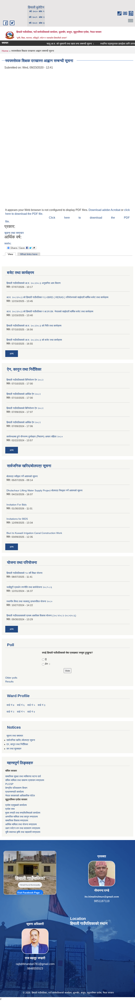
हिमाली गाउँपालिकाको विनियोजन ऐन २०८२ (25, 379)
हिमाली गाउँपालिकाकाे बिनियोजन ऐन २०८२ (25, 408)
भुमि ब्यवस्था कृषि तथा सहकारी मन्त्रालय (22, 832)
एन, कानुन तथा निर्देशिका (17, 744)
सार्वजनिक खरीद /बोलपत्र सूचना (21, 740)
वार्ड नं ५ (31, 705)
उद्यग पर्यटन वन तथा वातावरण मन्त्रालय (22, 828)
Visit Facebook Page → (30, 892)
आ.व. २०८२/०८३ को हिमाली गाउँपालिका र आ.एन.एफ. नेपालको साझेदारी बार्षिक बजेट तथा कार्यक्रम (50, 311)
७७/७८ (7, 243)
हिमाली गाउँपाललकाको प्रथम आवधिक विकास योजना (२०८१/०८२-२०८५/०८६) (41, 615)
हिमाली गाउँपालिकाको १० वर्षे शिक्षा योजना (24, 573)
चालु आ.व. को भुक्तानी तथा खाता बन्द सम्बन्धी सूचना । (59, 43)
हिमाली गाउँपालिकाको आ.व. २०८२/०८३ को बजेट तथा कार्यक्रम (34, 339)
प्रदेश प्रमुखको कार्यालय (16, 805)
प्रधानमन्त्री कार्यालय (14, 791)
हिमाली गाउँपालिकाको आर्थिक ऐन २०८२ (24, 394)
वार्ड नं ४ (31, 711)
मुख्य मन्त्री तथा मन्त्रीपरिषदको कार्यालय (22, 812)
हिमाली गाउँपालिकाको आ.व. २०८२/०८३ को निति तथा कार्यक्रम (34, 325)
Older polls (11, 677)
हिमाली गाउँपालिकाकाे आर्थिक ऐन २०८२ (24, 422)
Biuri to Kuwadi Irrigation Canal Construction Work (34, 533)
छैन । (47, 663)
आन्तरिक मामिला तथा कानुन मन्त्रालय (21, 816)
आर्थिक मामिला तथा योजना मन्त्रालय (21, 824)
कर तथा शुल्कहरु (14, 748)
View (12, 254)
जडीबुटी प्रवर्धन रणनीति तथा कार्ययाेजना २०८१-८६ (29, 587)
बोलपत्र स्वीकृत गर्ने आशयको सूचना (22, 476)
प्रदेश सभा (10, 808)
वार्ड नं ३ (41, 705)
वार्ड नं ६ (21, 705)
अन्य (12, 353)
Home (5, 50)
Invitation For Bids (17, 504)
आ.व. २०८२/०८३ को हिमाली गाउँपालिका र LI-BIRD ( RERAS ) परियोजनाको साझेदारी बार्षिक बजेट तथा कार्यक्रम (57, 297)
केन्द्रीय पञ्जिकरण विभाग (16, 787)
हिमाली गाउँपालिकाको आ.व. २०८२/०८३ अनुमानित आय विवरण (34, 283)
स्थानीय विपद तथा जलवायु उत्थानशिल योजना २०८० (29, 601)
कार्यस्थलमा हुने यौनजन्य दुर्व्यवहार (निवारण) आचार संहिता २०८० (35, 436)
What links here (28, 254)
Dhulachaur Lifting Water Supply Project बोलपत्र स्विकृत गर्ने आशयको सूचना (44, 490)
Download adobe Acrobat (105, 209)
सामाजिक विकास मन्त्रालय (16, 820)
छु (46, 659)
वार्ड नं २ (10, 711)
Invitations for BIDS (17, 518)
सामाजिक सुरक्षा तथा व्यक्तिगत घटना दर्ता (23, 776)
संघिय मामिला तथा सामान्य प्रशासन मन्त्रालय (24, 780)
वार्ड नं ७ (10, 705)
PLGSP (9, 784)
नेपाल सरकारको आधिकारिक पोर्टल (20, 795)
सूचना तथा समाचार (14, 232)
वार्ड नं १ (21, 711)
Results (9, 681)
